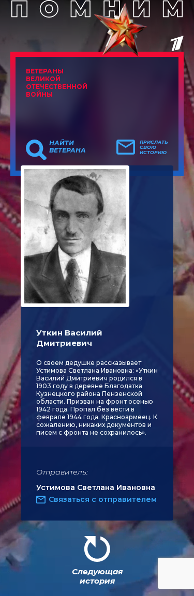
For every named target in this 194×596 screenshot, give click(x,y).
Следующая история (97, 576)
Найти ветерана (67, 147)
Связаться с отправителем (103, 499)
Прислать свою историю (154, 147)
